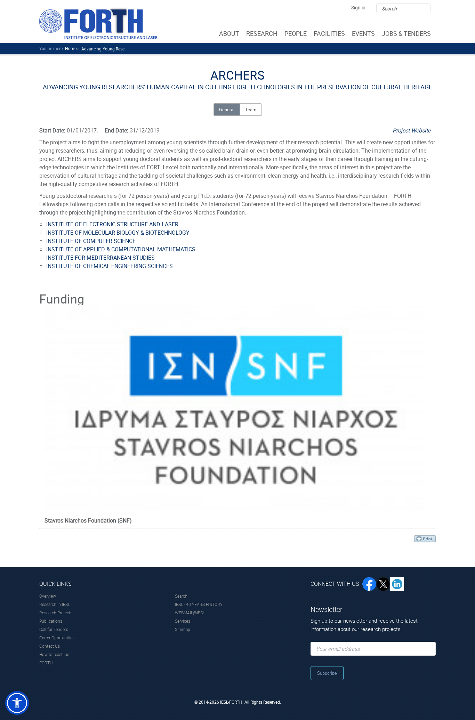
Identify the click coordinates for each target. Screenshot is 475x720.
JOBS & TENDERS (406, 33)
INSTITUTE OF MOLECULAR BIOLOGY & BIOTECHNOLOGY (118, 232)
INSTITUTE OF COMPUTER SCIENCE (91, 241)
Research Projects (55, 612)
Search (181, 596)
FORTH (46, 662)
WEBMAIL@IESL (190, 612)
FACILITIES (329, 33)
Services (182, 621)
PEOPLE (295, 33)
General (226, 109)
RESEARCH (261, 33)
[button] (17, 703)
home (71, 48)
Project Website (411, 130)
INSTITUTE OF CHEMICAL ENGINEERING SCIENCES (109, 266)
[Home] (98, 23)
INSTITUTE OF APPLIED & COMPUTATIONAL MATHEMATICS (120, 249)
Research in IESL (54, 604)
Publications (50, 621)
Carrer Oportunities (56, 637)
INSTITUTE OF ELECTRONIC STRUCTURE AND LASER (112, 224)
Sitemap (182, 629)
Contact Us (49, 646)
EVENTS (363, 33)
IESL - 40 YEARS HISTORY (199, 604)
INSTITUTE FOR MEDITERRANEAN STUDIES (100, 257)
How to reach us (54, 654)
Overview (47, 596)
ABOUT (229, 33)
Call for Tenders (53, 629)
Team (250, 109)
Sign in (358, 7)
